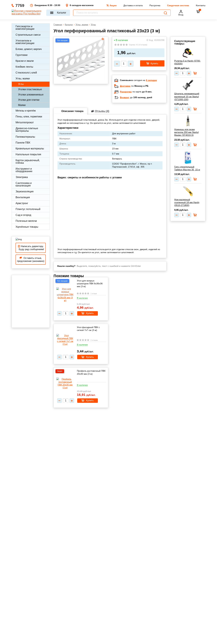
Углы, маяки (23, 78)
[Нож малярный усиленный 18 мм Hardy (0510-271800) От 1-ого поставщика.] (187, 190)
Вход (180, 15)
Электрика (22, 177)
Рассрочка (154, 5)
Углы (21, 84)
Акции (113, 5)
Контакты (200, 5)
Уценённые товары (27, 226)
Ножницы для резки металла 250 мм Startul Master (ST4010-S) (186, 132)
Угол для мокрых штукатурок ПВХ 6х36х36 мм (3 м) (90, 283)
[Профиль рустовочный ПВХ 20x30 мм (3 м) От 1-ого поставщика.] (65, 383)
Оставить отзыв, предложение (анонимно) (30, 259)
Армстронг (22, 203)
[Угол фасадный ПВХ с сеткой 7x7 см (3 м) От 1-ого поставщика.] (65, 340)
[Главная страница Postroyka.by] (27, 13)
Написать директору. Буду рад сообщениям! (30, 248)
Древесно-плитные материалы (27, 129)
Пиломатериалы (25, 136)
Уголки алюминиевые (31, 94)
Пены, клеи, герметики (29, 116)
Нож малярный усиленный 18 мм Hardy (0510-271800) (186, 202)
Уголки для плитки (28, 99)
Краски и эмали (25, 61)
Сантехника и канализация (24, 184)
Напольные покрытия (28, 154)
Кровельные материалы (30, 148)
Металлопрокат (25, 122)
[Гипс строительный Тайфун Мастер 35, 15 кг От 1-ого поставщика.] (187, 157)
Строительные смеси (28, 34)
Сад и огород (23, 215)
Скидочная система (178, 5)
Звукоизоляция (25, 191)
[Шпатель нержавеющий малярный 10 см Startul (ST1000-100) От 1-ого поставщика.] (187, 85)
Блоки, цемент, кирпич (29, 49)
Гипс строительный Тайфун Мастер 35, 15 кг (187, 168)
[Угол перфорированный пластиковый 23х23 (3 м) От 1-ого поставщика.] (81, 59)
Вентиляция (23, 197)
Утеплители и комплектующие (25, 42)
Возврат (124, 97)
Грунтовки (21, 55)
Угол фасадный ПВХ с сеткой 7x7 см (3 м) (88, 328)
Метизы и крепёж (26, 110)
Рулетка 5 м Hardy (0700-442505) (187, 62)
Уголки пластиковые (30, 89)
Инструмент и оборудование (24, 170)
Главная (58, 24)
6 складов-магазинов (82, 5)
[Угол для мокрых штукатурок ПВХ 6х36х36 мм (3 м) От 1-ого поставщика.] (65, 294)
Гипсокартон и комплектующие (25, 27)
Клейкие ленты (24, 66)
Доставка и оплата (133, 5)
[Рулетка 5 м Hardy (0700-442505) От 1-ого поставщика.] (187, 53)
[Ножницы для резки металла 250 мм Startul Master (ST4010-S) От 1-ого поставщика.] (187, 120)
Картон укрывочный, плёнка (28, 161)
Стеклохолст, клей (26, 72)
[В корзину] (198, 12)
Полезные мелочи (26, 221)
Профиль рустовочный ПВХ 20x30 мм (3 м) (91, 372)
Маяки (22, 105)
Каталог (61, 12)
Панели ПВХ (23, 142)
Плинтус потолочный (28, 209)
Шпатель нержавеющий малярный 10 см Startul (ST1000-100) (186, 96)
